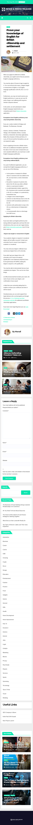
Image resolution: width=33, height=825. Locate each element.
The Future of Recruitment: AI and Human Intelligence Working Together (16, 782)
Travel (4, 693)
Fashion (5, 582)
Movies (5, 656)
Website (5, 460)
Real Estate (6, 665)
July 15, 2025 (9, 802)
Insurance (5, 628)
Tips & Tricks (6, 689)
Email (5, 451)
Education (5, 574)
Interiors (5, 632)
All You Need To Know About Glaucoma (14, 510)
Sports (4, 677)
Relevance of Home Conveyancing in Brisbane (9, 319)
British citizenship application (14, 227)
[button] (27, 18)
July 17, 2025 (9, 784)
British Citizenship (21, 111)
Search (4, 487)
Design (5, 570)
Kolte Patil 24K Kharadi (9, 716)
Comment (6, 410)
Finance (5, 586)
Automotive (6, 537)
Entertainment (7, 578)
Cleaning (5, 557)
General (6, 350)
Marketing (5, 652)
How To (5, 623)
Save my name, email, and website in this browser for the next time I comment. (16, 473)
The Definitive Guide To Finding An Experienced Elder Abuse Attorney (14, 372)
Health (4, 611)
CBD (4, 553)
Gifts (4, 607)
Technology (6, 685)
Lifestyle (5, 648)
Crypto (4, 562)
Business (5, 541)
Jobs (4, 640)
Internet (5, 636)
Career (5, 545)
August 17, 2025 (10, 767)
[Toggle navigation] (30, 18)
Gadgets (5, 595)
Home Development (8, 615)
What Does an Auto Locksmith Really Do (14, 520)
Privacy (5, 660)
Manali (15, 51)
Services (5, 673)
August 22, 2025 (10, 749)
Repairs (5, 669)
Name (5, 442)
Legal (10, 350)
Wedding (5, 698)
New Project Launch (8, 720)
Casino (5, 549)
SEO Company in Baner (9, 712)
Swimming (6, 681)
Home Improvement (8, 619)
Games (5, 599)
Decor (4, 566)
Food (4, 590)
